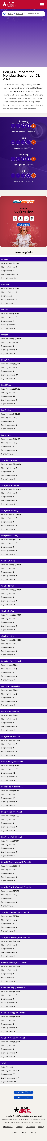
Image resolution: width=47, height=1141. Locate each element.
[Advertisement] (23, 42)
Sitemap (32, 1132)
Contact (19, 1126)
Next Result (23, 1098)
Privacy (41, 1126)
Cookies (14, 1132)
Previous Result (23, 1092)
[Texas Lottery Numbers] (4, 14)
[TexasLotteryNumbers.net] (9, 8)
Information (8, 1126)
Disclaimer (30, 1126)
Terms (23, 1132)
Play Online (23, 225)
